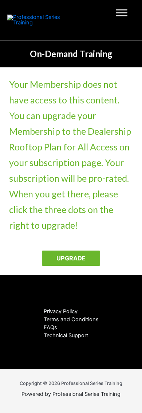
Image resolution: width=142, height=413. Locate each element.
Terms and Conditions (71, 319)
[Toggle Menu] (121, 12)
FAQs (50, 327)
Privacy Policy (61, 311)
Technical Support (66, 335)
